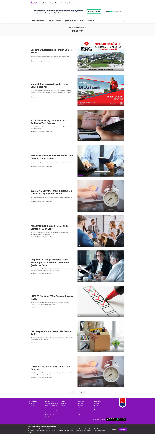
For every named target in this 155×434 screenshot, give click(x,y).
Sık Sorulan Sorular (65, 407)
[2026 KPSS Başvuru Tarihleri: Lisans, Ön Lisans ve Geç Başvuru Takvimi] (101, 196)
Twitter (97, 405)
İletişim (79, 407)
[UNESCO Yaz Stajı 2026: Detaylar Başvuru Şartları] (101, 301)
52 (81, 392)
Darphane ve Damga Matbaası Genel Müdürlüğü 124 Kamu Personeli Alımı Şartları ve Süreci (50, 262)
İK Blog (79, 412)
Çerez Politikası (48, 416)
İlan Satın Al (80, 409)
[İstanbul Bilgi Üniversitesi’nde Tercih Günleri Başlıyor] (101, 90)
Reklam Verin (80, 405)
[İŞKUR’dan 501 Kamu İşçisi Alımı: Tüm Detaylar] (101, 371)
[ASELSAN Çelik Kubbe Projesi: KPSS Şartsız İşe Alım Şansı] (101, 231)
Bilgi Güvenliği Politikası (50, 414)
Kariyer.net (33, 131)
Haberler (80, 69)
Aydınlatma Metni (49, 409)
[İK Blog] (34, 2)
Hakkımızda (80, 403)
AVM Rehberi (32, 405)
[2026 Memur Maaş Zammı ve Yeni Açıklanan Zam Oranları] (101, 125)
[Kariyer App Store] (111, 419)
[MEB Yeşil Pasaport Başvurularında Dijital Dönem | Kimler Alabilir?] (101, 161)
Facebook (97, 403)
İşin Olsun (80, 414)
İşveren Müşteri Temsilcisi (51, 407)
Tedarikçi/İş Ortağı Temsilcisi (51, 411)
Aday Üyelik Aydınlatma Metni (51, 403)
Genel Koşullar (32, 403)
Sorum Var (63, 403)
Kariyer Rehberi (81, 411)
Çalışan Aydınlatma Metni (51, 405)
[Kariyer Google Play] (121, 419)
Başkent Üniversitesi (45, 61)
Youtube (97, 409)
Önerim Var (63, 405)
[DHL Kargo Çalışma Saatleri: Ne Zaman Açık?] (101, 336)
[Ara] (123, 21)
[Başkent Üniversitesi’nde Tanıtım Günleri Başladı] (101, 55)
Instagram (97, 407)
